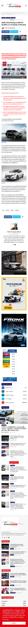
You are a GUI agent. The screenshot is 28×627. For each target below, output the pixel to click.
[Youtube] (15, 244)
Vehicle (3, 440)
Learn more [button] (6, 619)
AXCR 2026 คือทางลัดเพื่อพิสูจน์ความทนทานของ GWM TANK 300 (18, 574)
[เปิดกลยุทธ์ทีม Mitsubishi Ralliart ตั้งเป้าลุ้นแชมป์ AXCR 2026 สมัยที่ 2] (5, 583)
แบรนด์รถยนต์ (7, 12)
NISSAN (7, 210)
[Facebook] (13, 244)
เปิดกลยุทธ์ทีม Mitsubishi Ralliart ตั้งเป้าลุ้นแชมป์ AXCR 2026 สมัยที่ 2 (18, 582)
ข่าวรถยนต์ (13, 17)
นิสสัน (12, 210)
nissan (12, 12)
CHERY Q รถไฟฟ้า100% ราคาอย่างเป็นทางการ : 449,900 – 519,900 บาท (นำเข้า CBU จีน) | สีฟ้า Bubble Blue (13, 428)
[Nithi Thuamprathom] (2, 28)
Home (2, 12)
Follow (25, 391)
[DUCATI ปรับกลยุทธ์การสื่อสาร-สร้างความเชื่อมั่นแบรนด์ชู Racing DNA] (5, 591)
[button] (14, 293)
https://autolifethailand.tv (14, 233)
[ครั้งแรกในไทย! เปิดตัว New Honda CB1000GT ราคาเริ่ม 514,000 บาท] (5, 438)
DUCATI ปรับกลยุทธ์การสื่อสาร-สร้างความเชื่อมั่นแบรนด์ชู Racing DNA (18, 589)
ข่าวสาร (8, 17)
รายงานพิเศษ (13, 592)
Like (26, 387)
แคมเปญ (16, 210)
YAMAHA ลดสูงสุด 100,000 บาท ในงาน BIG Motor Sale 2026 (18, 444)
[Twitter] (7, 538)
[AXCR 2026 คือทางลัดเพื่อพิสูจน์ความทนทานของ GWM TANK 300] (5, 576)
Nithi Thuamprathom (10, 28)
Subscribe (24, 402)
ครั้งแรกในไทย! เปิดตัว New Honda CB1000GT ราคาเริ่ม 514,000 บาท (17, 437)
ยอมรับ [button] (14, 623)
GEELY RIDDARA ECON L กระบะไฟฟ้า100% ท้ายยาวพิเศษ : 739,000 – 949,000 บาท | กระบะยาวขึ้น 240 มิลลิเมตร (18, 506)
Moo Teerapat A (5, 432)
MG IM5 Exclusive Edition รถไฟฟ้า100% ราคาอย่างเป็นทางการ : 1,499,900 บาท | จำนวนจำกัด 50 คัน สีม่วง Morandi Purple (18, 453)
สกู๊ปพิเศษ (12, 576)
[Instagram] (5, 538)
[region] (14, 293)
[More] (20, 31)
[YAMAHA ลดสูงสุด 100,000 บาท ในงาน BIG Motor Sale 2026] (5, 446)
